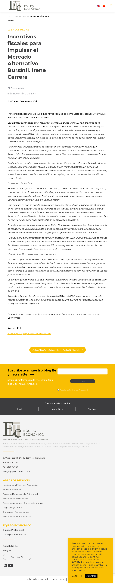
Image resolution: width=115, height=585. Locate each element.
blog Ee (50, 370)
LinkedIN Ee (56, 409)
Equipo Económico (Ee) (24, 101)
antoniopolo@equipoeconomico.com (29, 333)
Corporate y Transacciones (16, 512)
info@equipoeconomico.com (16, 471)
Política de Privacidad (78, 390)
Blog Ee (20, 409)
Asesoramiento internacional (17, 516)
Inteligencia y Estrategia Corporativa (20, 485)
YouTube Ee (94, 409)
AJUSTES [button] (77, 576)
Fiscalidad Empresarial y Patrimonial (20, 494)
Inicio (9, 16)
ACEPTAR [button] (91, 576)
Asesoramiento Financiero (15, 498)
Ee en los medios (21, 16)
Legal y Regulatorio (12, 507)
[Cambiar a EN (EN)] (98, 6)
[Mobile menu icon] (6, 6)
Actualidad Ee (10, 546)
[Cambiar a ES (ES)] (103, 6)
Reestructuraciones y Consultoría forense (23, 503)
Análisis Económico (12, 489)
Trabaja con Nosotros (14, 534)
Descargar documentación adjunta (57, 349)
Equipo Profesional (13, 530)
